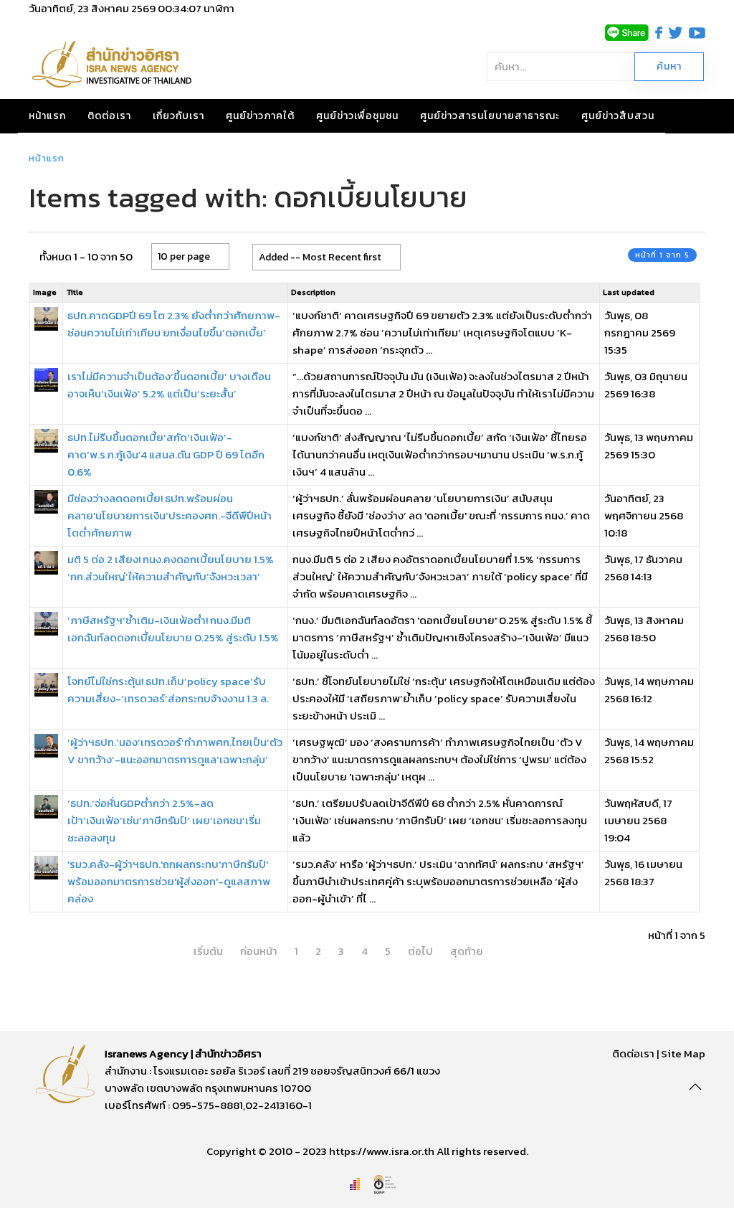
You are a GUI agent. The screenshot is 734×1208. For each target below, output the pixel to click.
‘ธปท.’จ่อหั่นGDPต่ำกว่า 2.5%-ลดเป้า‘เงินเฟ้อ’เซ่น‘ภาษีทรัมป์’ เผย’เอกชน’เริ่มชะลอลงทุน (164, 820)
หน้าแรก (47, 115)
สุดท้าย (466, 951)
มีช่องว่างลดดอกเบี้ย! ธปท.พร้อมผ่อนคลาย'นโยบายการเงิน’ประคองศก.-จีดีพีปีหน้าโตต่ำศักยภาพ (169, 515)
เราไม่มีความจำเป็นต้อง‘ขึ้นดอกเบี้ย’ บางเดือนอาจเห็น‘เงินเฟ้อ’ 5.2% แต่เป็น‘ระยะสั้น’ (169, 385)
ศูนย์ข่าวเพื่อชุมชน (357, 115)
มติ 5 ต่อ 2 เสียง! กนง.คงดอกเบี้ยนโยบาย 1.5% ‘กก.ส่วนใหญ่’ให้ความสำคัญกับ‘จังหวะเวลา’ (170, 568)
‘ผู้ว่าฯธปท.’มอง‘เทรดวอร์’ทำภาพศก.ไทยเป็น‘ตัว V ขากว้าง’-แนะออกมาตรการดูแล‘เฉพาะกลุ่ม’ (174, 751)
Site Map (683, 1053)
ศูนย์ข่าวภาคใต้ (260, 115)
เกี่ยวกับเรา (178, 115)
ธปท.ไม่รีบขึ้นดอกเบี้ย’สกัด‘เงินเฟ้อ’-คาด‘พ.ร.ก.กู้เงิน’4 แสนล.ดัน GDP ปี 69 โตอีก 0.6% (165, 454)
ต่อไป (420, 951)
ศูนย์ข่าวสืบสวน (617, 115)
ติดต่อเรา (109, 115)
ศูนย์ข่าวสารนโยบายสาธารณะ (490, 115)
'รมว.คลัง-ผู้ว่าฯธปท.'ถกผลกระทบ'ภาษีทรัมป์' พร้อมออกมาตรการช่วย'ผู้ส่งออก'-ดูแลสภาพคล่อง (168, 881)
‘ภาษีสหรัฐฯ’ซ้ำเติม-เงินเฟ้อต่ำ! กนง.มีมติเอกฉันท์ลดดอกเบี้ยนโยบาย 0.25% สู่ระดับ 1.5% (173, 629)
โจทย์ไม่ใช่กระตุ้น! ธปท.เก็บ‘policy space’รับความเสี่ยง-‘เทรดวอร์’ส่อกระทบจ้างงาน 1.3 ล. (168, 690)
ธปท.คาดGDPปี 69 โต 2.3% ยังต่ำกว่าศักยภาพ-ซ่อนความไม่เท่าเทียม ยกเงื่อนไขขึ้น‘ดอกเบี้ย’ (173, 324)
